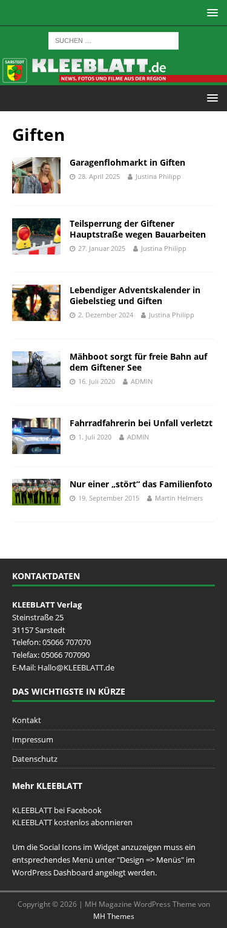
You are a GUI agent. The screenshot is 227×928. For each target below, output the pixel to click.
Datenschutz (35, 758)
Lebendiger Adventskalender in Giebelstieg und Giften (135, 295)
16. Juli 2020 (96, 381)
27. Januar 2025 (101, 248)
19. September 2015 (108, 497)
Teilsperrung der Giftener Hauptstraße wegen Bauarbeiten (138, 229)
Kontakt (26, 720)
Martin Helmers (179, 497)
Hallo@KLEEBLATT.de (76, 667)
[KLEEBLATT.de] (113, 77)
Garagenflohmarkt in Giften (127, 162)
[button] (210, 12)
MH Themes (113, 916)
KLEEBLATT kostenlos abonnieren (72, 822)
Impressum (32, 739)
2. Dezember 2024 (105, 314)
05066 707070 (66, 642)
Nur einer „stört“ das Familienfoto (141, 484)
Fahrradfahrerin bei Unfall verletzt (141, 423)
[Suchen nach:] (113, 39)
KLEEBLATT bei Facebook (57, 810)
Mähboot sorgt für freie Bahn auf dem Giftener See (138, 362)
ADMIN (142, 381)
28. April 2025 (99, 176)
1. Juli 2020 (94, 436)
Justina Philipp (158, 176)
